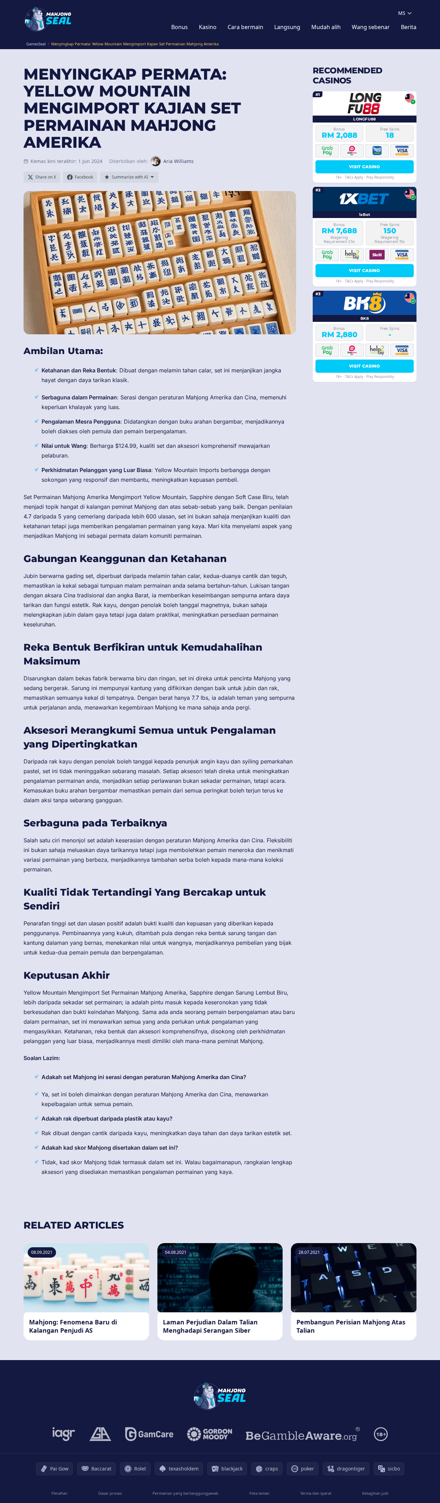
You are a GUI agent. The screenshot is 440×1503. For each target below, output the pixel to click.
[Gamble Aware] (303, 1434)
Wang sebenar (371, 27)
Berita (408, 27)
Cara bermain (245, 27)
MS (401, 13)
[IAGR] (64, 1434)
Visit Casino (364, 166)
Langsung (287, 27)
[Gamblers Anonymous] (100, 1434)
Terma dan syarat (315, 1493)
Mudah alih (326, 27)
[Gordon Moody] (209, 1434)
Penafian (59, 1493)
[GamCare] (149, 1434)
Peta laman (259, 1493)
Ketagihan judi (375, 1493)
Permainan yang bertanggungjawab (185, 1493)
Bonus (179, 27)
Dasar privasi (110, 1493)
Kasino (208, 27)
